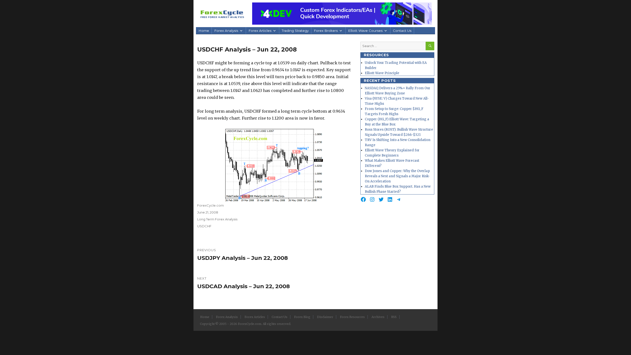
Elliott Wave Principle (382, 73)
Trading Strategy (295, 31)
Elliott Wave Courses (365, 31)
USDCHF (204, 226)
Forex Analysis (226, 31)
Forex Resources (352, 317)
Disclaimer (325, 317)
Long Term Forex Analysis (217, 219)
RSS (394, 317)
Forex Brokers (326, 31)
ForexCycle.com (210, 205)
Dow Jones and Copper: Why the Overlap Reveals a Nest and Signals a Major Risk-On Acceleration (397, 176)
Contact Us (402, 31)
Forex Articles (259, 31)
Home (203, 31)
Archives (378, 317)
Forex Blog (302, 317)
